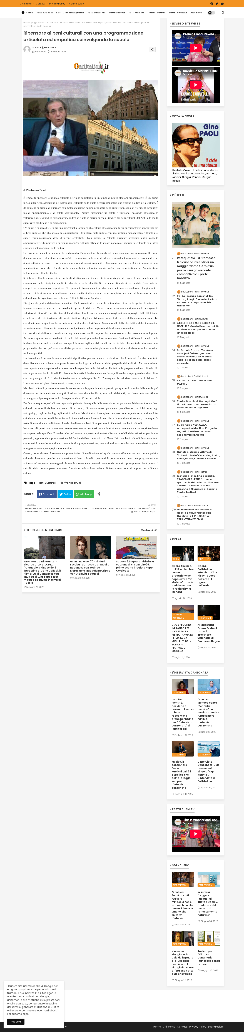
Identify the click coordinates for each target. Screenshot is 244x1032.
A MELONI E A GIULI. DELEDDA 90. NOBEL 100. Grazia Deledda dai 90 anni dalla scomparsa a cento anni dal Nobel (198, 328)
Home (29, 12)
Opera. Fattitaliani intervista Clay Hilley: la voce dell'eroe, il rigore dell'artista (207, 575)
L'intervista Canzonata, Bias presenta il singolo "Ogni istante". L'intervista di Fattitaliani (208, 771)
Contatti (41, 3)
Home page (30, 22)
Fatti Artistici (45, 12)
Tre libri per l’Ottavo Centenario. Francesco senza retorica (209, 958)
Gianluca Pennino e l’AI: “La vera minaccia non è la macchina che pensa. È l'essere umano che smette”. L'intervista (182, 905)
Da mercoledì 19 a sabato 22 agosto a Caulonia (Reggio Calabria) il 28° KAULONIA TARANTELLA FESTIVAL (194, 514)
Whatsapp (86, 494)
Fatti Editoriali (96, 12)
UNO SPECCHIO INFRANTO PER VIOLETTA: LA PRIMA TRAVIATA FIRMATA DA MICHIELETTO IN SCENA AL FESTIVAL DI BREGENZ (182, 638)
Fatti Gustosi (117, 12)
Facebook (49, 494)
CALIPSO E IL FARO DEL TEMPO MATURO (194, 382)
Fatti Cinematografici (70, 12)
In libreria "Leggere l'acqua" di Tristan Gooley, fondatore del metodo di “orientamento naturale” (208, 904)
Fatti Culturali (47, 483)
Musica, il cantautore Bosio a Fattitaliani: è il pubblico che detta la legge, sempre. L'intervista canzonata (181, 774)
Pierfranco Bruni (48, 22)
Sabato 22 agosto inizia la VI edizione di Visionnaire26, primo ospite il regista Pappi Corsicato (135, 566)
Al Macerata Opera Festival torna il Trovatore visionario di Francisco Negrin (209, 633)
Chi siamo (26, 3)
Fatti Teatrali (157, 12)
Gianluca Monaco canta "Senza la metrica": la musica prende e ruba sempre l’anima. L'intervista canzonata (208, 712)
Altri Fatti (196, 12)
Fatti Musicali (136, 12)
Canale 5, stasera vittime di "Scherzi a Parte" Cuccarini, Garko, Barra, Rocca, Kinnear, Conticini (198, 455)
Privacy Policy (57, 3)
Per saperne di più (18, 1014)
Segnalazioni (76, 3)
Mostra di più (149, 530)
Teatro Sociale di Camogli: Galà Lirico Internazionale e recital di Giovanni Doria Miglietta (197, 404)
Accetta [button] (16, 1021)
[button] (223, 12)
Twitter (67, 494)
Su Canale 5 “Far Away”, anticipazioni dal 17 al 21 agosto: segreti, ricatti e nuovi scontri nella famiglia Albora (197, 429)
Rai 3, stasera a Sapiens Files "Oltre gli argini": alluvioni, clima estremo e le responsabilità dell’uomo (197, 301)
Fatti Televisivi (178, 12)
